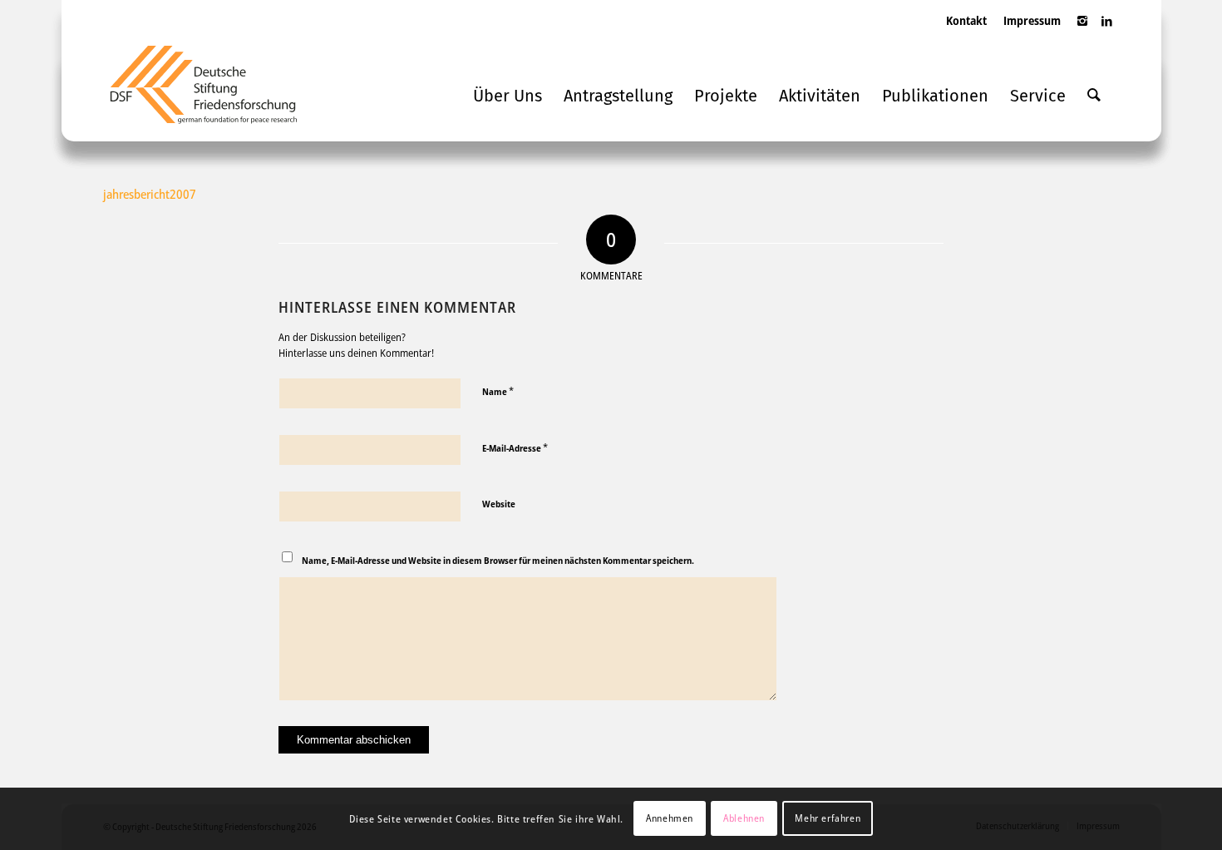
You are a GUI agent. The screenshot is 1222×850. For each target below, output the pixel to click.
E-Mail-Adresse (515, 447)
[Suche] (1094, 95)
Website (498, 503)
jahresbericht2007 (149, 193)
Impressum (1032, 20)
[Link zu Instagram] (1082, 29)
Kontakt (966, 20)
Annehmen (669, 818)
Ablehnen (744, 818)
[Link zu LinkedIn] (1107, 29)
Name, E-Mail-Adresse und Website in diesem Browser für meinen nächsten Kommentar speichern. (498, 560)
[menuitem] (966, 37)
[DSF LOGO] (216, 91)
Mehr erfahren (827, 818)
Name (498, 390)
